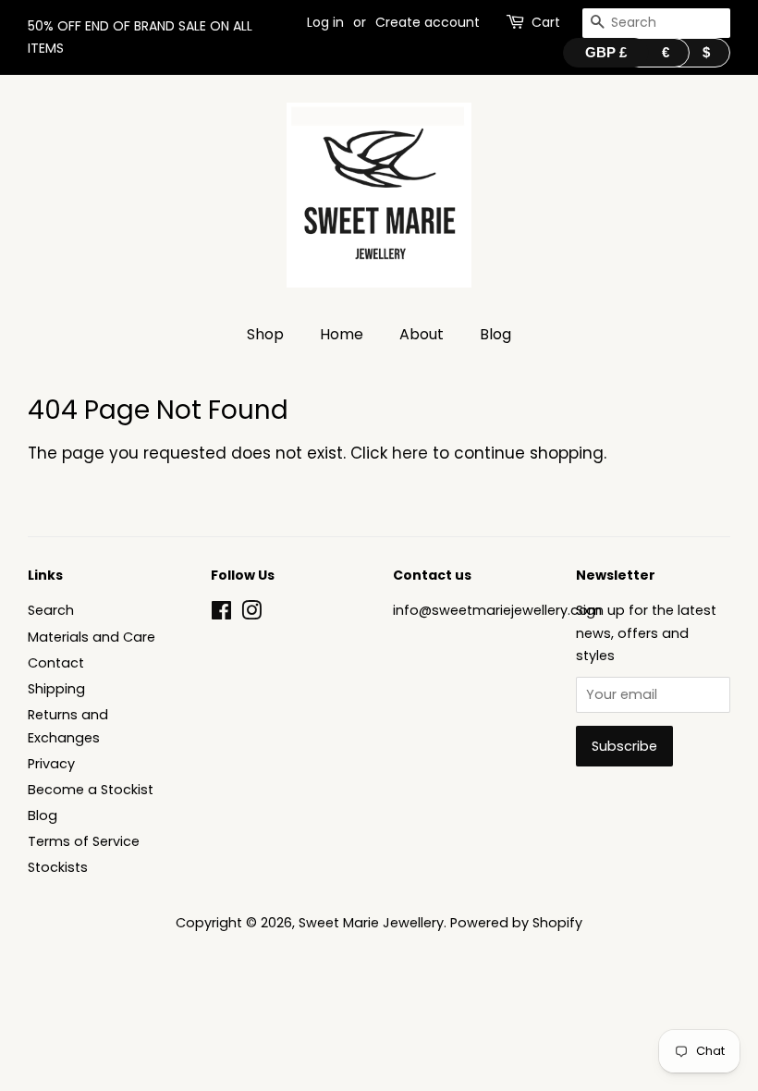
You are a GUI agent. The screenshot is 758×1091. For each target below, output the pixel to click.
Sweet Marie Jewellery (371, 922)
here (410, 453)
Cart (546, 22)
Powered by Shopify (516, 922)
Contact (56, 663)
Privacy (51, 763)
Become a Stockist (90, 789)
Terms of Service (84, 841)
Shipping (56, 689)
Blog (495, 334)
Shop (265, 334)
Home (341, 334)
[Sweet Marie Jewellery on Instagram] (251, 614)
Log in (325, 22)
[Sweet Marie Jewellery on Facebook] (221, 614)
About (421, 334)
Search (51, 610)
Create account (427, 22)
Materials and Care (91, 637)
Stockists (58, 867)
